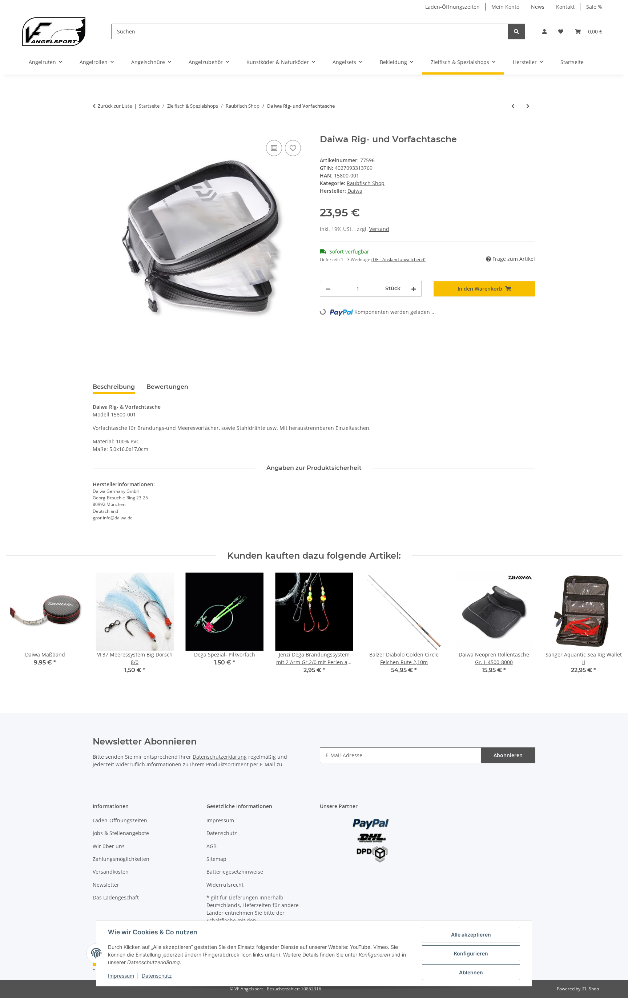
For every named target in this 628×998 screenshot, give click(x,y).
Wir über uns (109, 846)
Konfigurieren (471, 953)
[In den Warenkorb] (98, 130)
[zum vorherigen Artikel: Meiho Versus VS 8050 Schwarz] (513, 106)
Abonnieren (508, 755)
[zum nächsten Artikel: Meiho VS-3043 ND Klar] (527, 106)
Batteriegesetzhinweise (234, 871)
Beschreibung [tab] (114, 386)
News (537, 6)
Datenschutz (157, 976)
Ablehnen (471, 972)
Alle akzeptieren (471, 934)
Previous (18, 628)
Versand (379, 228)
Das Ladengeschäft (116, 897)
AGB (211, 846)
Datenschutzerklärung (220, 756)
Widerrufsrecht (224, 884)
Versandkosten (111, 871)
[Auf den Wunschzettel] (293, 148)
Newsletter (106, 884)
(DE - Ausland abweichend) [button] (398, 259)
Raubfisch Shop (366, 183)
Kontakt (565, 6)
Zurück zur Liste (115, 106)
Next (610, 628)
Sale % (594, 6)
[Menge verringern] (328, 288)
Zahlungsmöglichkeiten (121, 858)
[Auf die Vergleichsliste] (274, 148)
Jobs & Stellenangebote (121, 833)
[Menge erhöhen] (414, 288)
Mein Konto (505, 6)
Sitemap (216, 858)
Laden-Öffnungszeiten (452, 6)
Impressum (121, 976)
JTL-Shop (590, 989)
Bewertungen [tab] (167, 386)
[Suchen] (516, 31)
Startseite (572, 62)
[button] (544, 31)
